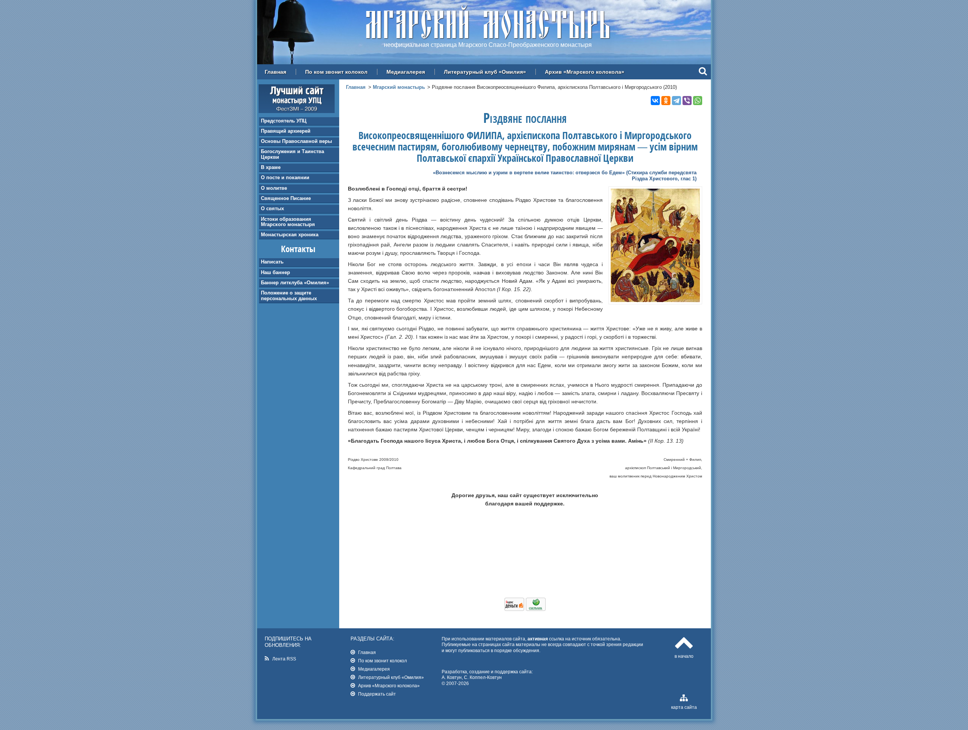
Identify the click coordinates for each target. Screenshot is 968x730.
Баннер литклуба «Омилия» (295, 282)
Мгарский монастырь (399, 87)
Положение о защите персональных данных (289, 295)
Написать (272, 262)
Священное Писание (286, 198)
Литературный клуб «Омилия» (485, 72)
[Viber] (687, 100)
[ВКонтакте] (655, 100)
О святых (272, 208)
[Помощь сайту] (525, 609)
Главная (275, 72)
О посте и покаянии (285, 177)
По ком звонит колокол (336, 72)
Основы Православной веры (296, 141)
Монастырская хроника (289, 234)
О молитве (274, 188)
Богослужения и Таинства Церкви (292, 154)
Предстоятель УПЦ (284, 121)
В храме (271, 167)
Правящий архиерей (285, 131)
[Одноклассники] (665, 100)
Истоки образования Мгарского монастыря (288, 221)
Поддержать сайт (377, 693)
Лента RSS (284, 658)
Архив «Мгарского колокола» (584, 72)
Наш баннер (275, 272)
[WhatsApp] (697, 100)
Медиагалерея (405, 72)
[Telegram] (676, 100)
